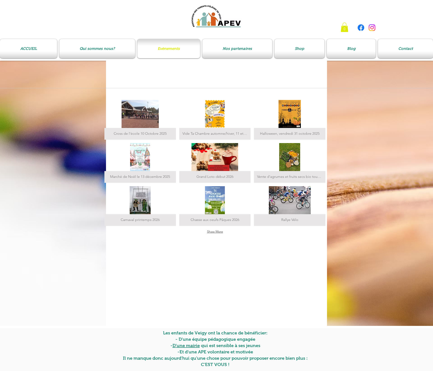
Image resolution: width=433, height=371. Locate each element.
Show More (215, 232)
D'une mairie (186, 345)
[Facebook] (361, 27)
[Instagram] (372, 27)
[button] (344, 27)
